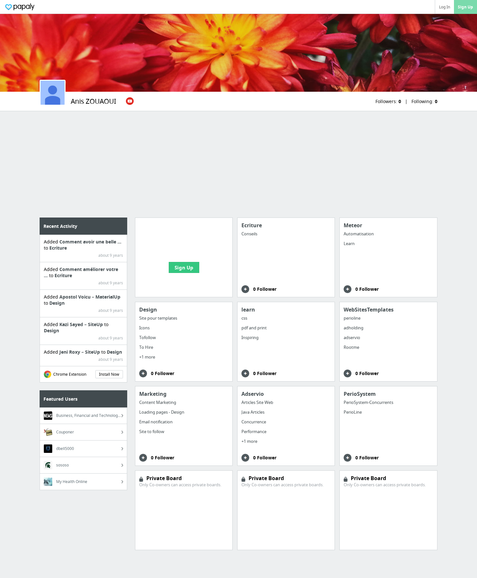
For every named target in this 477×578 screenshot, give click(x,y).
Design (57, 303)
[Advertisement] (238, 164)
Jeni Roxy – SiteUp (80, 352)
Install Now (109, 374)
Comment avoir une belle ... (90, 242)
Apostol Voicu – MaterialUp (89, 297)
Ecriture (58, 248)
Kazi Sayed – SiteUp (81, 324)
